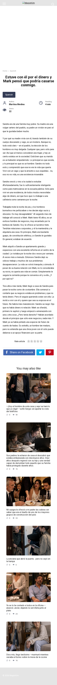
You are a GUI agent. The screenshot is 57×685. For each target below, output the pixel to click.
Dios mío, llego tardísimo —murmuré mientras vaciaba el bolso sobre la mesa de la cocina (27, 655)
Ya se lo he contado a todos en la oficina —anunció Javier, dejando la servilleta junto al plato (26, 608)
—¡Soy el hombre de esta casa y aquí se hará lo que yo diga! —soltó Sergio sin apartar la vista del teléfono (28, 409)
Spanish (9, 94)
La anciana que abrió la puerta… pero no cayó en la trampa (28, 560)
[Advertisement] (28, 35)
